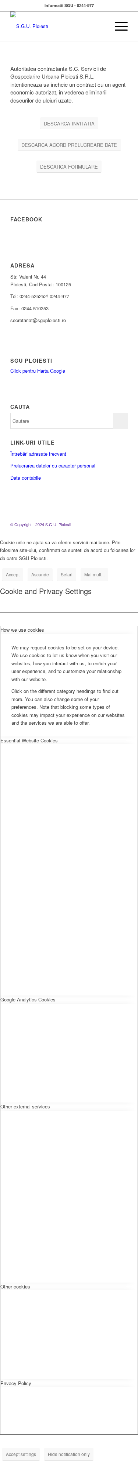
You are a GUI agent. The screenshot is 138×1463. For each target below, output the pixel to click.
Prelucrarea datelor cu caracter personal (52, 465)
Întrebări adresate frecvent (38, 453)
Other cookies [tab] (15, 1286)
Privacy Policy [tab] (15, 1383)
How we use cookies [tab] (22, 629)
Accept (13, 574)
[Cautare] (100, 26)
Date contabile (25, 477)
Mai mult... (94, 574)
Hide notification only (69, 1454)
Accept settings (21, 1454)
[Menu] (117, 26)
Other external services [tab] (25, 1106)
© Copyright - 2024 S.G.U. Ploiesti (40, 524)
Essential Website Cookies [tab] (29, 740)
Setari (66, 574)
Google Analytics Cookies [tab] (28, 999)
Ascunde (40, 574)
